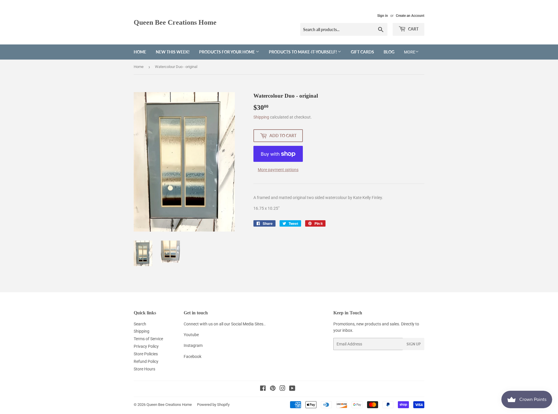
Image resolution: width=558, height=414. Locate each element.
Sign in (382, 16)
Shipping (261, 117)
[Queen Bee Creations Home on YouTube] (292, 389)
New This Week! (172, 51)
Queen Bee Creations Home (175, 22)
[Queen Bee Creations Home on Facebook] (263, 389)
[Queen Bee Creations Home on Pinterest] (273, 389)
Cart (413, 28)
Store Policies (146, 354)
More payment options (278, 169)
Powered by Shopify (213, 404)
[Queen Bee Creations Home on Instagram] (282, 389)
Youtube (191, 334)
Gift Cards (362, 51)
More (409, 52)
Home (140, 51)
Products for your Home (227, 51)
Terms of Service (148, 338)
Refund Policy (146, 361)
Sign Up (414, 344)
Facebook (192, 356)
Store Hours (144, 369)
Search (140, 324)
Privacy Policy (146, 346)
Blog (389, 51)
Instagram (193, 345)
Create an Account (410, 16)
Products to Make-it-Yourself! (303, 51)
